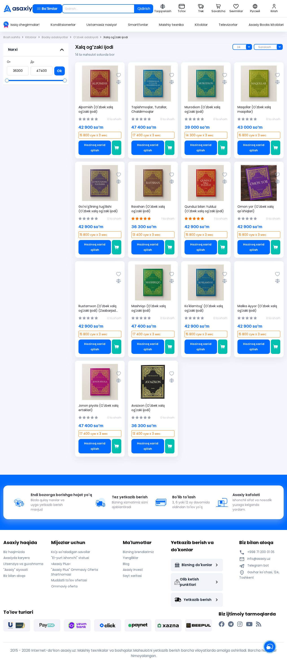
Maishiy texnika (171, 24)
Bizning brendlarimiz (138, 552)
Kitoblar (201, 24)
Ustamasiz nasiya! (102, 24)
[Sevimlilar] (118, 75)
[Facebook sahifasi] (221, 624)
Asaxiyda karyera (16, 558)
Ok (59, 70)
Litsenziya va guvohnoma (23, 564)
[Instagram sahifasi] (239, 624)
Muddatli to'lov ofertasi (69, 580)
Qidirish (143, 8)
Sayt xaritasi (132, 576)
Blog (126, 564)
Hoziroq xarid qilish (94, 147)
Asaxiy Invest (133, 569)
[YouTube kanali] (249, 624)
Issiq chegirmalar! (25, 24)
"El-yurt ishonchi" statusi (70, 558)
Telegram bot (257, 565)
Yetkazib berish (197, 599)
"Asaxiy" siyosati (15, 569)
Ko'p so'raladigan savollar (70, 552)
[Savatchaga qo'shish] (116, 148)
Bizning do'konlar (197, 565)
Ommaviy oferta (64, 586)
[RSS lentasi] (258, 624)
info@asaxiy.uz (258, 558)
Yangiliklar (130, 558)
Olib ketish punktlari (189, 582)
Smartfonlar (138, 24)
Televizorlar (228, 24)
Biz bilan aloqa (14, 576)
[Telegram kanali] (231, 624)
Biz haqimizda (14, 552)
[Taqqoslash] (118, 82)
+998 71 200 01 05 (260, 552)
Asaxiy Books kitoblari (266, 24)
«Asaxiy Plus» (60, 564)
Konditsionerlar (63, 24)
